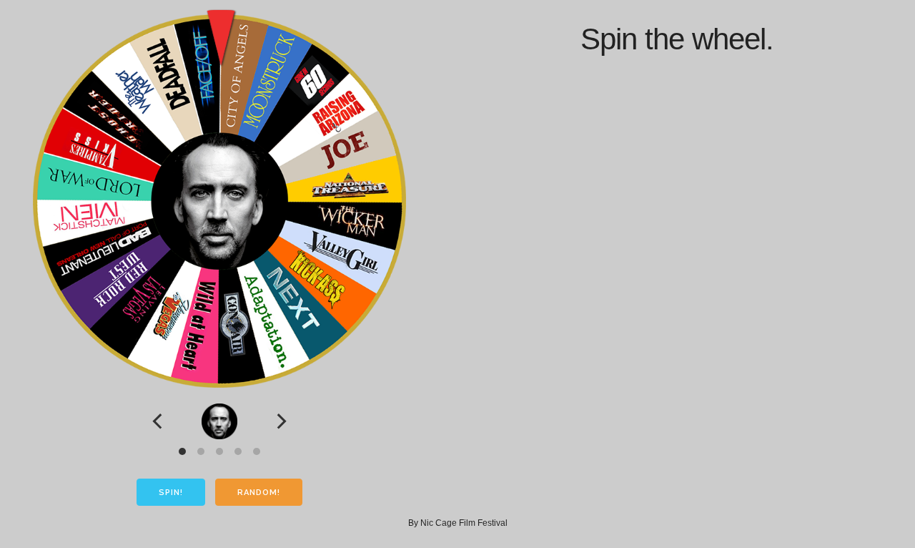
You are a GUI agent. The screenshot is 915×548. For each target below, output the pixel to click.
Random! (258, 492)
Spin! (171, 492)
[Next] (280, 421)
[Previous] (158, 421)
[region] (219, 421)
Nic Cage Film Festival (464, 523)
